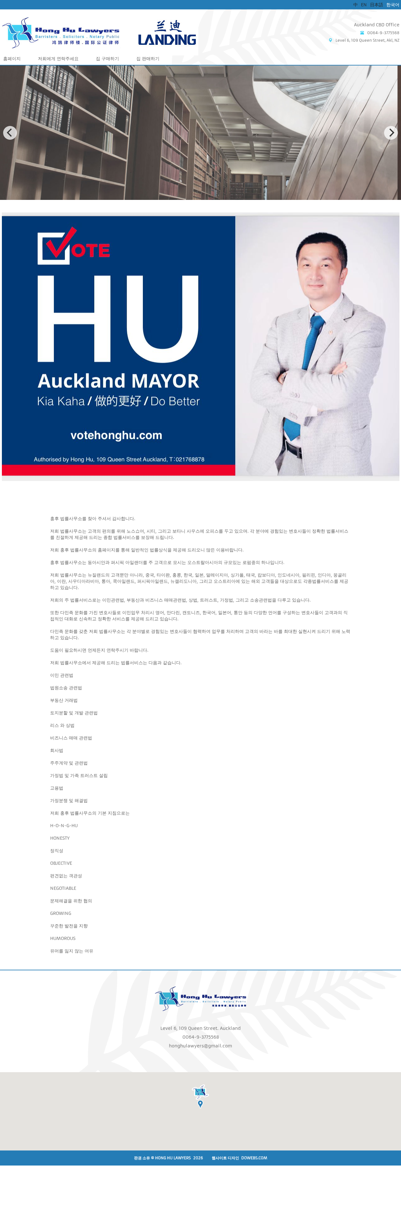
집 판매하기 (147, 58)
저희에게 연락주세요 (58, 58)
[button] (200, 1099)
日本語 (376, 5)
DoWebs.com (254, 1157)
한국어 (393, 5)
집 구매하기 (107, 58)
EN (363, 5)
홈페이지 (12, 58)
